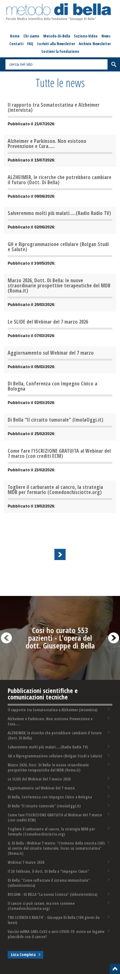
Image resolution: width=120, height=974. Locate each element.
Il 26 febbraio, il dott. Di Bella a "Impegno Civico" (48, 871)
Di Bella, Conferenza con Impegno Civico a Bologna (50, 797)
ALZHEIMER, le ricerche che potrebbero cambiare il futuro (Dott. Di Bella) (55, 735)
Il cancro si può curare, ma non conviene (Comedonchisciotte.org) (41, 906)
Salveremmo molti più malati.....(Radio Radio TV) (48, 747)
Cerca (113, 64)
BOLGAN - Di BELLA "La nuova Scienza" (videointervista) (52, 894)
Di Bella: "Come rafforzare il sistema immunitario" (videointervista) (49, 883)
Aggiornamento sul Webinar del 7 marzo (41, 788)
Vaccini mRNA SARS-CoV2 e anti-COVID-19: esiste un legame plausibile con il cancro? (56, 934)
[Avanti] (60, 554)
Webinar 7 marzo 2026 (26, 862)
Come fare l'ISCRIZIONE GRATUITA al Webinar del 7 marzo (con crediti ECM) (55, 817)
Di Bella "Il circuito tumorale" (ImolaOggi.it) (44, 806)
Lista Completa (23, 954)
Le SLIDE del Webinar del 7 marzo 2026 (39, 779)
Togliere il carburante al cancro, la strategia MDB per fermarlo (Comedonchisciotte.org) (51, 831)
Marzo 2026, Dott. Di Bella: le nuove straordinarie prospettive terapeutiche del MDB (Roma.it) (48, 767)
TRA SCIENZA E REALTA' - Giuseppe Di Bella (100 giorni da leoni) (54, 920)
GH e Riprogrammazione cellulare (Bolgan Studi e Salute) (55, 756)
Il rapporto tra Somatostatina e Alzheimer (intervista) (52, 710)
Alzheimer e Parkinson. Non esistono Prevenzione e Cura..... (50, 721)
